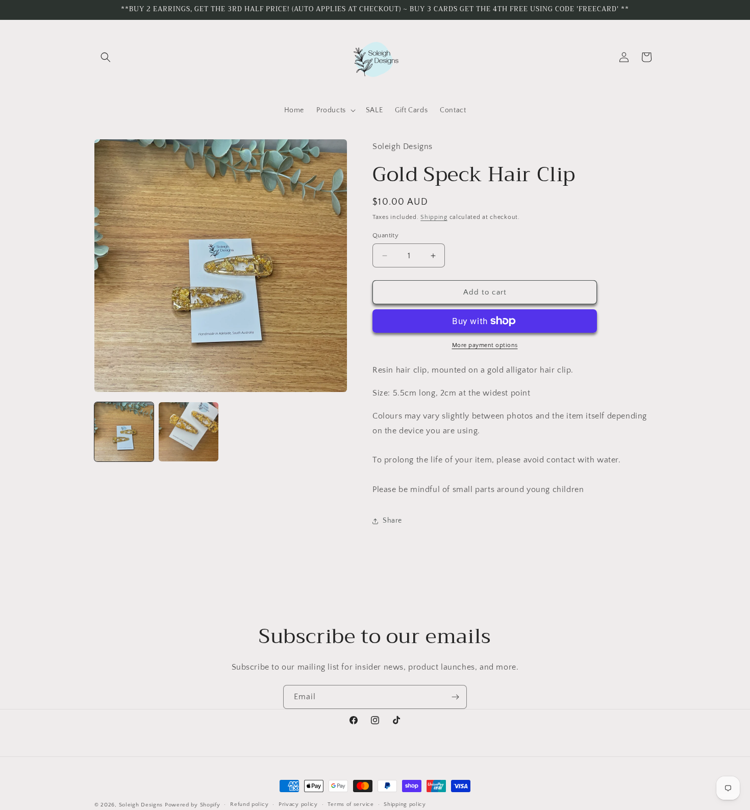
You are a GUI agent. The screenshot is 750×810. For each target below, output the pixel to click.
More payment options (485, 345)
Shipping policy (405, 804)
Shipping (433, 217)
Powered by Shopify (192, 805)
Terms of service (350, 804)
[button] (105, 57)
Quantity (385, 235)
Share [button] (392, 521)
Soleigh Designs (141, 805)
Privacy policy (298, 804)
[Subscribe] (455, 697)
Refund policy (249, 804)
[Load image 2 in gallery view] (188, 431)
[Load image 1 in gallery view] (124, 431)
